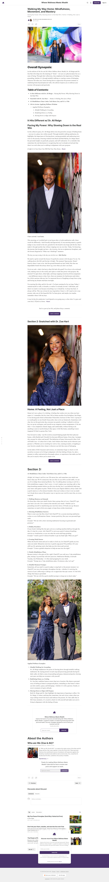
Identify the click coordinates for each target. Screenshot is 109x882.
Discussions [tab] (39, 812)
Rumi (63, 149)
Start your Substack (51, 875)
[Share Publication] (90, 2)
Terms (57, 871)
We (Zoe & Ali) (36, 19)
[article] (54, 819)
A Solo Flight (31, 818)
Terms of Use (62, 856)
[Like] (29, 24)
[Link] (25, 67)
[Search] (87, 2)
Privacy (54, 871)
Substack (47, 879)
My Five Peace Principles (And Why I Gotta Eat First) (45, 816)
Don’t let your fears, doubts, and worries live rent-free (46, 826)
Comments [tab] (31, 793)
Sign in (104, 2)
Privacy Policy (66, 857)
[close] (69, 832)
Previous (33, 783)
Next (76, 783)
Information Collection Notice (54, 857)
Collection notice (64, 871)
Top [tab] (29, 812)
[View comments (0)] (32, 24)
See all (30, 849)
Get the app (62, 875)
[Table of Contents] (2, 441)
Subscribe (97, 2)
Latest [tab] (33, 812)
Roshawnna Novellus (47, 19)
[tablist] (34, 793)
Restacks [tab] (37, 793)
